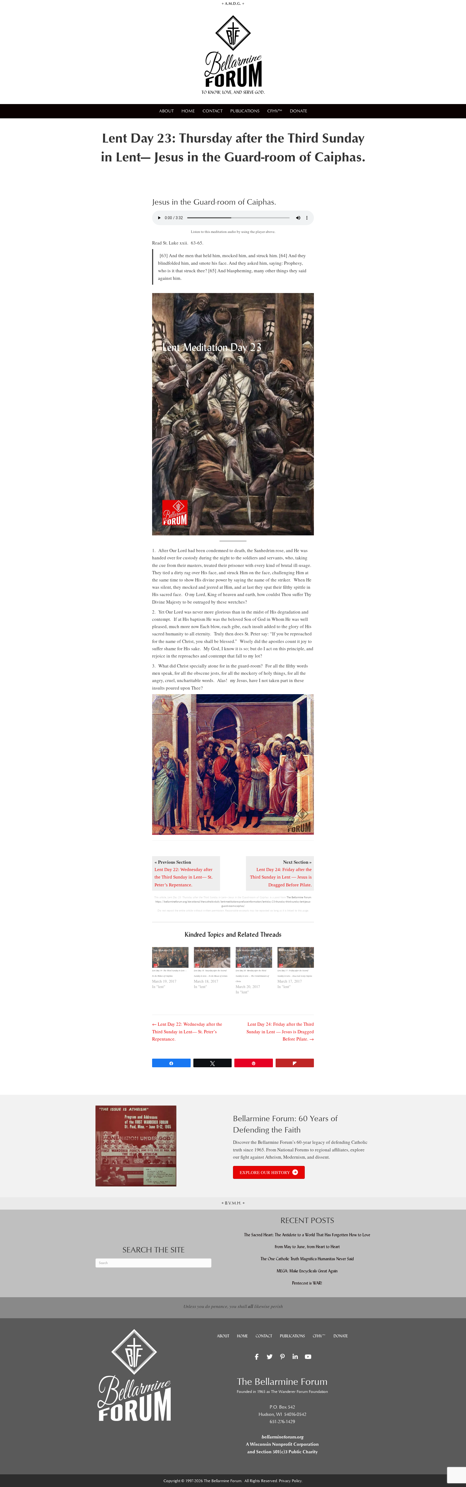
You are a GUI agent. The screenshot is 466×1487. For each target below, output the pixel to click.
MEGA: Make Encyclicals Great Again (307, 1270)
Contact (212, 111)
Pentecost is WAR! (307, 1283)
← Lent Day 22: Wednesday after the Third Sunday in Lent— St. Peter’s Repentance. (187, 1031)
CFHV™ (274, 111)
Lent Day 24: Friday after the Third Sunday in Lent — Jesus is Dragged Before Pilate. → (280, 1031)
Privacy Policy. (291, 1480)
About (166, 111)
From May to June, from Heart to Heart (307, 1246)
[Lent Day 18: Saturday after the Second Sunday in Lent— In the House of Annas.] (212, 957)
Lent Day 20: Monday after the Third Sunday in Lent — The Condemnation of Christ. (252, 976)
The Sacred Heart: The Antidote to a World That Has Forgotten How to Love (307, 1234)
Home (188, 111)
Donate (298, 111)
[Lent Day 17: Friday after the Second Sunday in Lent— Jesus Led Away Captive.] (295, 957)
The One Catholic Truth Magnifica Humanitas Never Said (307, 1258)
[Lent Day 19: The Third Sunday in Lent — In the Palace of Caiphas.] (170, 957)
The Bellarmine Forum (299, 897)
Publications (244, 111)
